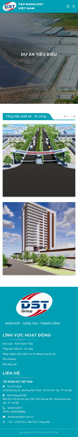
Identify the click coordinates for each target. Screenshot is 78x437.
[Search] (67, 6)
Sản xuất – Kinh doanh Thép (18, 343)
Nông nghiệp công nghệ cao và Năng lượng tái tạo (29, 354)
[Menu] (73, 6)
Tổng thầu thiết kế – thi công (18, 348)
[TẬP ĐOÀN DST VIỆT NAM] (9, 6)
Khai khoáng (9, 359)
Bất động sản (10, 364)
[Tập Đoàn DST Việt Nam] (34, 304)
